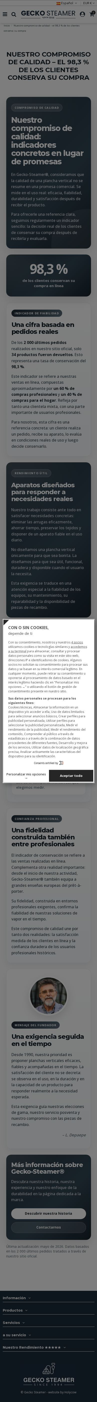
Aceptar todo (71, 775)
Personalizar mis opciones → (26, 775)
